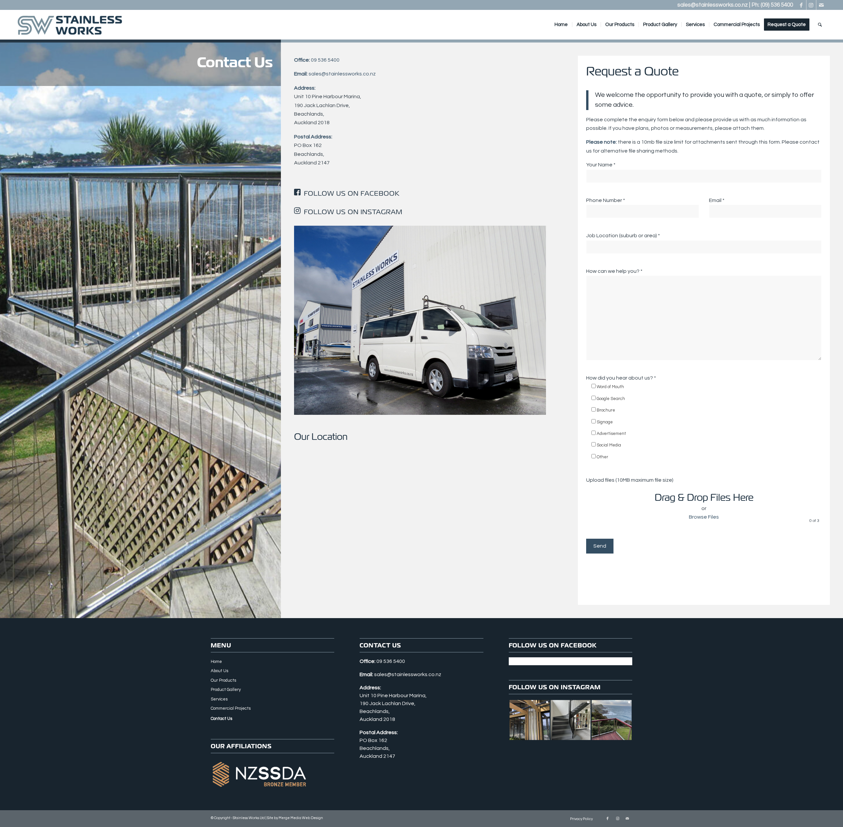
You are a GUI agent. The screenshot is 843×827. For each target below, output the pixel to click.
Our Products (223, 680)
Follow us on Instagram (353, 212)
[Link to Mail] (821, 5)
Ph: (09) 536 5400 (772, 5)
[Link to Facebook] (801, 5)
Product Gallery (226, 689)
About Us (219, 671)
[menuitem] (561, 25)
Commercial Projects (231, 708)
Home (216, 661)
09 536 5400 (325, 60)
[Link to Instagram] (811, 5)
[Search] (820, 25)
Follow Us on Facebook (352, 193)
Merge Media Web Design (300, 818)
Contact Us (221, 718)
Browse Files (704, 517)
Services (219, 699)
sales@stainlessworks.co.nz (712, 5)
